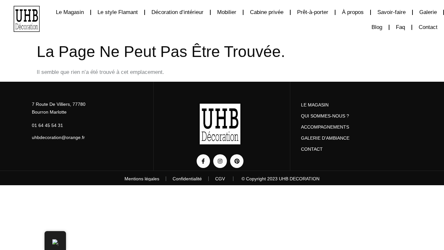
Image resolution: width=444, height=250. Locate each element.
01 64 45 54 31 (47, 125)
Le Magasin (70, 12)
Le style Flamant (118, 12)
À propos (353, 12)
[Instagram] (220, 161)
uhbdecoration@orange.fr (58, 137)
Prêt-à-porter (312, 12)
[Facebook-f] (203, 161)
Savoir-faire (391, 12)
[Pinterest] (237, 161)
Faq (400, 27)
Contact (428, 27)
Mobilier (226, 12)
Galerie (428, 12)
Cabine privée (266, 12)
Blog (377, 27)
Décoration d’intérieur (177, 12)
